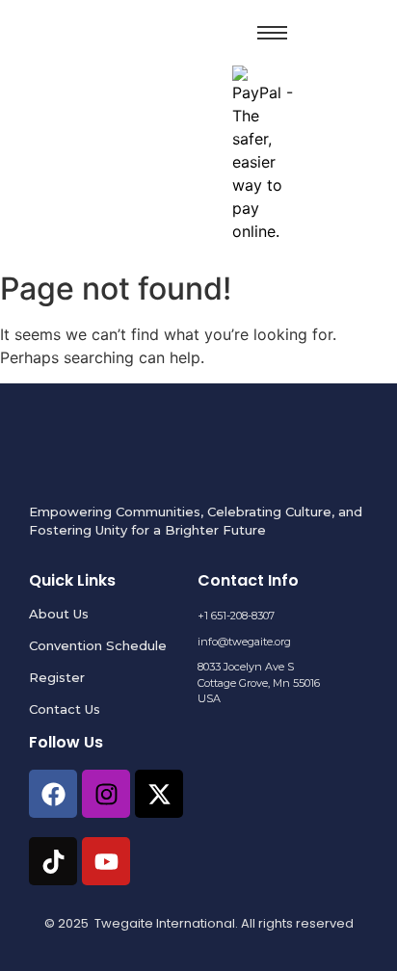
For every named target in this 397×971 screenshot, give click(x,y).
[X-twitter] (159, 794)
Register (57, 677)
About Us (59, 613)
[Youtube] (106, 861)
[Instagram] (106, 794)
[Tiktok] (53, 861)
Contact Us (64, 709)
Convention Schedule (98, 645)
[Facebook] (53, 794)
